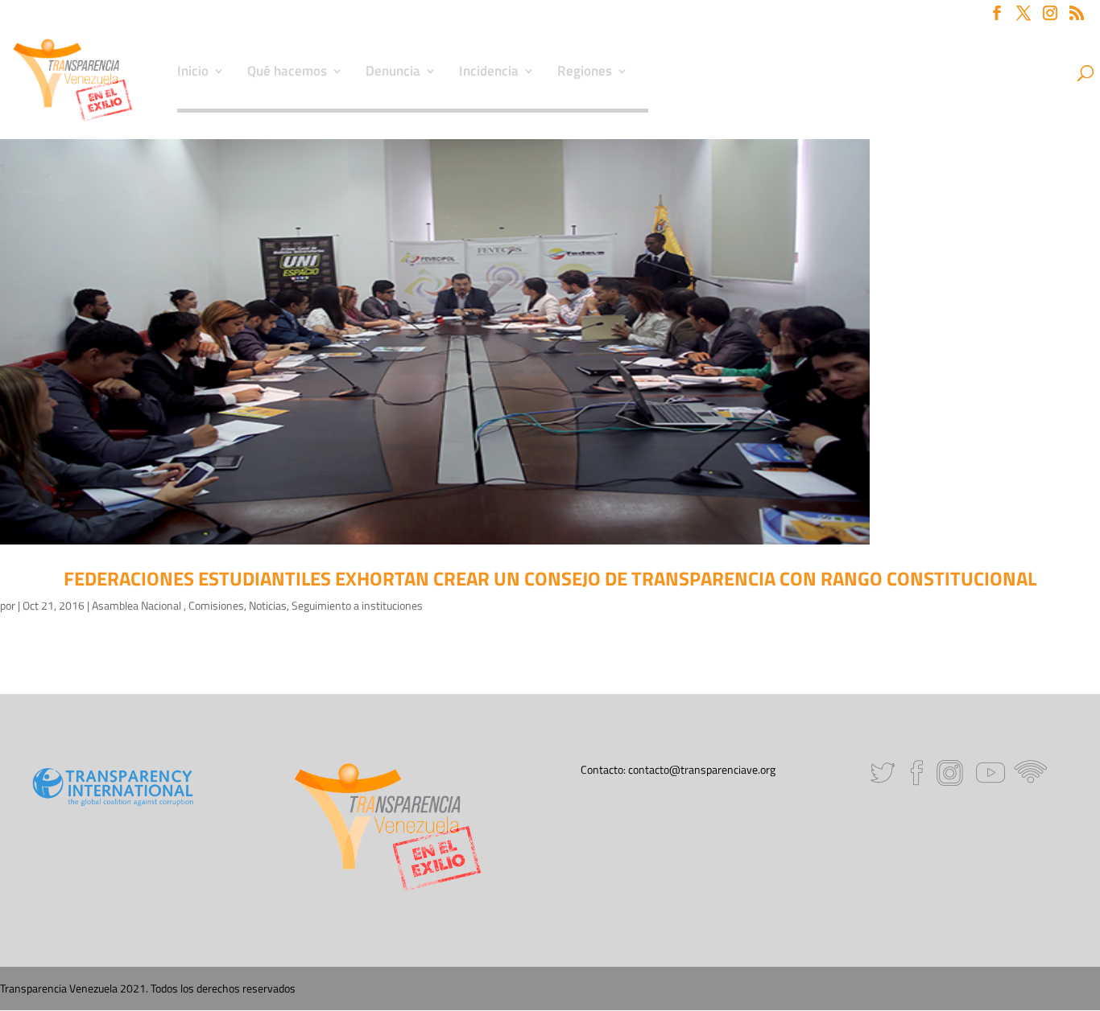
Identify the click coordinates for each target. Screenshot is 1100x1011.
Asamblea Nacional (138, 605)
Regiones (584, 73)
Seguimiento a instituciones (357, 605)
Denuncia (393, 73)
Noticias (268, 605)
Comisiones (216, 605)
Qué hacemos (287, 73)
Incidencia (489, 73)
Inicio (193, 73)
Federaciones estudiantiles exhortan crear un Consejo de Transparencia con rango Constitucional (550, 578)
